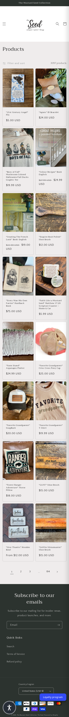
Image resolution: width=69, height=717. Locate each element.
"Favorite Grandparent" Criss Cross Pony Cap (51, 367)
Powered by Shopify (51, 715)
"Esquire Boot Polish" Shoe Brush (50, 238)
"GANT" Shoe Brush (49, 485)
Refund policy (14, 661)
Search (10, 646)
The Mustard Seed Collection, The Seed (30, 715)
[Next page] (57, 571)
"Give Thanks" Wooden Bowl (18, 548)
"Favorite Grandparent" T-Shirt (51, 426)
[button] (4, 24)
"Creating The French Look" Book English (17, 238)
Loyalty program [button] (53, 697)
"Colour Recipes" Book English (50, 173)
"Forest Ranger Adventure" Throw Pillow (15, 488)
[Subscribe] (58, 625)
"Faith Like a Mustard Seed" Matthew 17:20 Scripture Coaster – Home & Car (50, 304)
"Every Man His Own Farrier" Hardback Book (16, 303)
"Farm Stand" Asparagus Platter (15, 367)
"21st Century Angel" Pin (17, 113)
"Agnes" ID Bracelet (49, 112)
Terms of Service (16, 654)
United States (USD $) (33, 691)
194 (48, 571)
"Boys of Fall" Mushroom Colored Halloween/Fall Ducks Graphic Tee (17, 176)
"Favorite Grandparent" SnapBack (18, 426)
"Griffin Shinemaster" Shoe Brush (50, 548)
